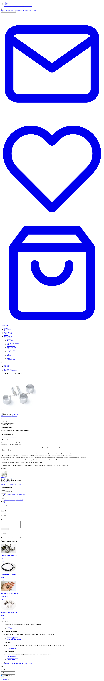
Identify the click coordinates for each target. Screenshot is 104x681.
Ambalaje (9, 352)
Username (3, 669)
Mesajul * (3, 520)
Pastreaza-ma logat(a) (7, 675)
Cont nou (6, 3)
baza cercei (12, 500)
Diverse (8, 341)
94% (9, 481)
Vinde (5, 4)
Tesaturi (9, 348)
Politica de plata (13, 437)
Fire (5, 331)
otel (4, 502)
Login (5, 2)
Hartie (8, 351)
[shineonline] (4, 476)
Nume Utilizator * (5, 514)
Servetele (6, 335)
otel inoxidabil (19, 500)
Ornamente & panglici (12, 347)
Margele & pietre (8, 332)
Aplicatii (6, 328)
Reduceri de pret (11, 359)
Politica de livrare (5, 437)
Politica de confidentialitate (17, 663)
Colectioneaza (4, 416)
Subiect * (3, 517)
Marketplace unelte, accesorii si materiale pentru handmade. (18, 6)
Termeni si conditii (5, 663)
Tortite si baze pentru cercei (10, 370)
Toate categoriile (8, 337)
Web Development (28, 663)
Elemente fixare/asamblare (13, 343)
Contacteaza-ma (4, 484)
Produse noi (9, 358)
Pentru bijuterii (7, 329)
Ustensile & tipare (8, 333)
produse (5, 367)
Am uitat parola (4, 679)
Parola (2, 672)
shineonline (6, 366)
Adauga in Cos (14, 414)
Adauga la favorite (12, 416)
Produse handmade (8, 336)
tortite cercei (7, 500)
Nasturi (8, 354)
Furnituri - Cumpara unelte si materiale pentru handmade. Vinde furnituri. (18, 10)
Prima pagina (7, 365)
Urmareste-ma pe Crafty (15, 484)
